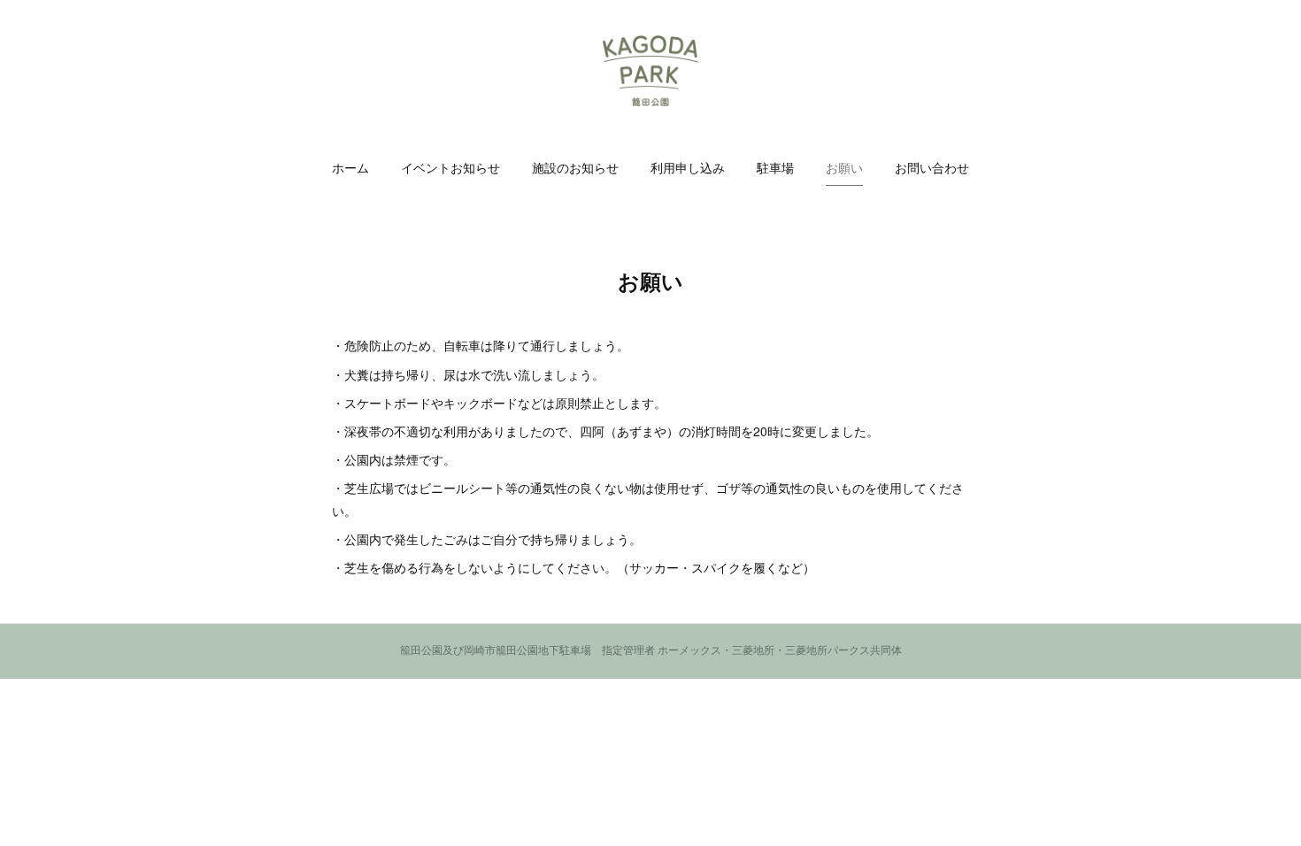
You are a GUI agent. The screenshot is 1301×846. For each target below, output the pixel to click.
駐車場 (775, 168)
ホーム (350, 168)
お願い (844, 168)
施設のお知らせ (575, 168)
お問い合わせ (932, 168)
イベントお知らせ (450, 168)
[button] (350, 168)
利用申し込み (687, 168)
